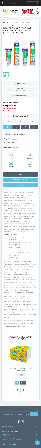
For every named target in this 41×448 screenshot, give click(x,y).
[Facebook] (18, 421)
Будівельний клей (26, 23)
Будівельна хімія (12, 23)
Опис (21, 174)
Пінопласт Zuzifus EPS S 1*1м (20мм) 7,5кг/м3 (20, 369)
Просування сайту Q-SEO (10, 431)
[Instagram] (22, 421)
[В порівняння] (34, 127)
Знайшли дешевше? (20, 116)
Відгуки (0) (20, 185)
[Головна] (4, 23)
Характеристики (20, 180)
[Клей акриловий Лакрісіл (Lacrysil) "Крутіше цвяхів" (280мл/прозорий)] (6, 75)
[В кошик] (7, 127)
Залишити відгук (21, 95)
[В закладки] (25, 127)
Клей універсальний (12, 25)
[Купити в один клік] (16, 127)
